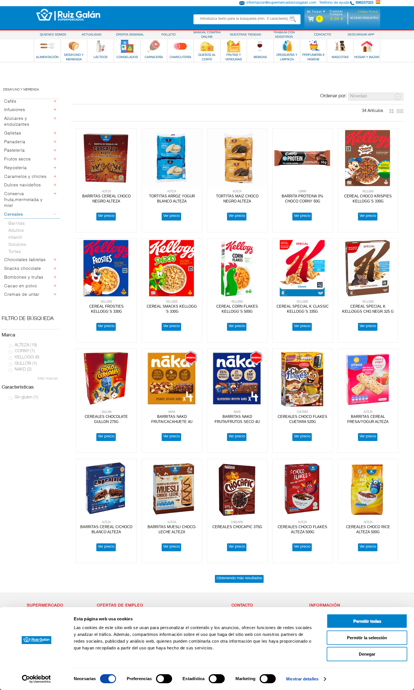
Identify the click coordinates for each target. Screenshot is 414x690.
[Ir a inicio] (68, 14)
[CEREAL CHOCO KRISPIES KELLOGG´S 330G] (368, 158)
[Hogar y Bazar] (367, 46)
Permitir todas (367, 621)
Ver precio (106, 216)
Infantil (15, 238)
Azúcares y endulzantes (16, 122)
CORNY (25, 351)
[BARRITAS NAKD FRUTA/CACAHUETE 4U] (172, 378)
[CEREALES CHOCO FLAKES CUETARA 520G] (303, 378)
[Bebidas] (260, 46)
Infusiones (14, 110)
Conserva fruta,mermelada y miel (23, 200)
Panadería (14, 142)
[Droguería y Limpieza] (287, 46)
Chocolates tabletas (25, 260)
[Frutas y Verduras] (234, 46)
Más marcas (48, 379)
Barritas (16, 224)
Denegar (367, 654)
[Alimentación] (47, 46)
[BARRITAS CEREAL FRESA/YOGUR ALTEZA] (368, 378)
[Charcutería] (180, 46)
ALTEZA (26, 345)
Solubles (17, 245)
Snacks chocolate (22, 269)
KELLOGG (27, 357)
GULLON (26, 363)
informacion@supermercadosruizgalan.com (281, 3)
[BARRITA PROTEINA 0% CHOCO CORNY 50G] (303, 158)
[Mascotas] (340, 46)
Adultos (16, 231)
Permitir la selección (367, 637)
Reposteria (15, 168)
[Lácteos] (101, 46)
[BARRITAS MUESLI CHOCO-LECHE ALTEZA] (172, 488)
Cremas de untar (21, 295)
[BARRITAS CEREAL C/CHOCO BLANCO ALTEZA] (106, 488)
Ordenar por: (333, 96)
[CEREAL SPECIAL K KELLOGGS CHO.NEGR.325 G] (368, 268)
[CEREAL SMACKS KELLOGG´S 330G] (172, 268)
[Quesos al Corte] (207, 46)
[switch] (164, 678)
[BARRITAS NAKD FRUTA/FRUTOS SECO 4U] (237, 378)
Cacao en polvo (20, 286)
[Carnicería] (154, 46)
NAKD (23, 369)
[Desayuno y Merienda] (74, 46)
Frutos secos (17, 159)
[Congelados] (127, 46)
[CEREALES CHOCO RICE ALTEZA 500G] (368, 488)
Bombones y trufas (23, 277)
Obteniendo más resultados (239, 578)
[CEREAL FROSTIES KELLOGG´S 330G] (106, 268)
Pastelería (14, 151)
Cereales (13, 215)
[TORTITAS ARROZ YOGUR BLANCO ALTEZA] (172, 158)
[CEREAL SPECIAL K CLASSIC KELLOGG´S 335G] (303, 268)
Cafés (10, 102)
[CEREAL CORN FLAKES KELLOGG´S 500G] (237, 268)
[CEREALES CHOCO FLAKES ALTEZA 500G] (303, 488)
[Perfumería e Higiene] (313, 46)
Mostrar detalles (302, 678)
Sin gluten (26, 397)
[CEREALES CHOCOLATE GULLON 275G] (106, 378)
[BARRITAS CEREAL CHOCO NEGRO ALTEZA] (106, 158)
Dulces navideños (22, 185)
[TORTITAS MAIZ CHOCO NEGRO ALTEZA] (237, 158)
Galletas (12, 133)
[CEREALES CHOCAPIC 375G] (237, 488)
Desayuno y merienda (21, 89)
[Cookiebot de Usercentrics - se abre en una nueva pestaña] (36, 679)
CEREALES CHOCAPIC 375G (237, 527)
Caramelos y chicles (25, 177)
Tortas (14, 252)
